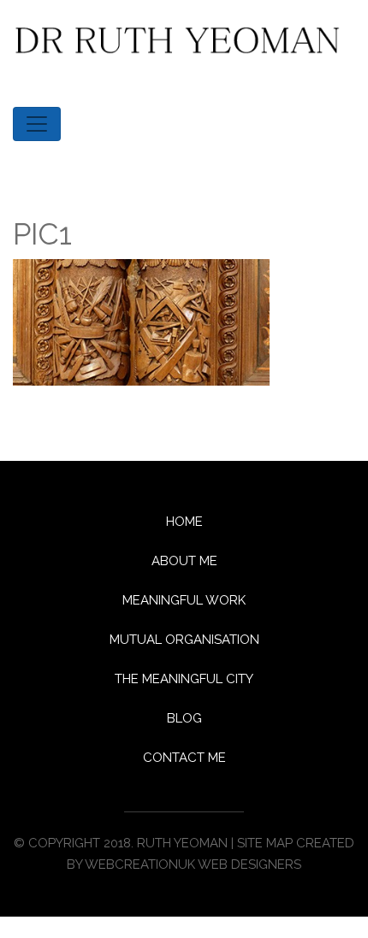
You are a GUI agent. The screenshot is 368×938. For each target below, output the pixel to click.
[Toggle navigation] (37, 124)
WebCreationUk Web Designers (193, 864)
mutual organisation (184, 639)
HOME (184, 521)
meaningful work (184, 600)
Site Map (265, 843)
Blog (184, 718)
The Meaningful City (184, 679)
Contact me (184, 757)
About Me (184, 561)
